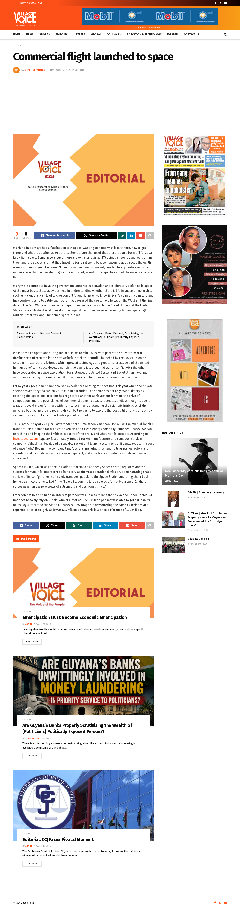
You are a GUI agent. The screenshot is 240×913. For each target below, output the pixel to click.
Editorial (62, 34)
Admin (28, 624)
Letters (80, 34)
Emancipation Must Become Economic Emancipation (74, 617)
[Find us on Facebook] (215, 3)
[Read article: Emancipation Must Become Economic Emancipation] (83, 583)
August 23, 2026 (43, 624)
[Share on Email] (140, 235)
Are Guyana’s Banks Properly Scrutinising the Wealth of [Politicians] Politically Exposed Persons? (116, 337)
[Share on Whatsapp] (122, 235)
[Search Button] (225, 34)
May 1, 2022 (172, 481)
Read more (34, 641)
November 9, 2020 (198, 544)
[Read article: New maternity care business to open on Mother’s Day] (194, 461)
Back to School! (198, 539)
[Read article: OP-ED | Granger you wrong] (173, 499)
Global (96, 34)
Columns (113, 34)
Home (17, 34)
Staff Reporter (35, 69)
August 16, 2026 (50, 738)
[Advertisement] (120, 101)
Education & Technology (144, 34)
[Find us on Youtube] (225, 3)
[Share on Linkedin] (131, 235)
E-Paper (172, 34)
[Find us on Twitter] (220, 3)
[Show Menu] (225, 19)
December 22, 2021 (198, 497)
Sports (44, 34)
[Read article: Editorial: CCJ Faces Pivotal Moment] (83, 805)
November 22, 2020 (60, 69)
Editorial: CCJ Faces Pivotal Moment (58, 839)
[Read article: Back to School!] (173, 545)
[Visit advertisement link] (194, 175)
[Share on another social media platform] (150, 235)
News (30, 34)
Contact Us (191, 34)
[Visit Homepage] (25, 19)
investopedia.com (25, 439)
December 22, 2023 (198, 530)
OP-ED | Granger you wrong (206, 492)
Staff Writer (32, 738)
